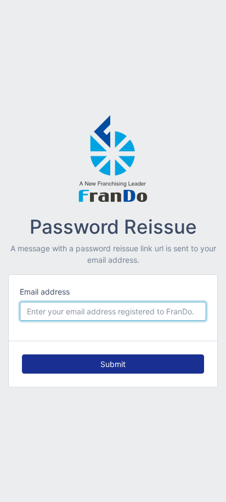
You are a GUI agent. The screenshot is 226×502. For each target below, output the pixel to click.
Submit (113, 364)
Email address (45, 291)
